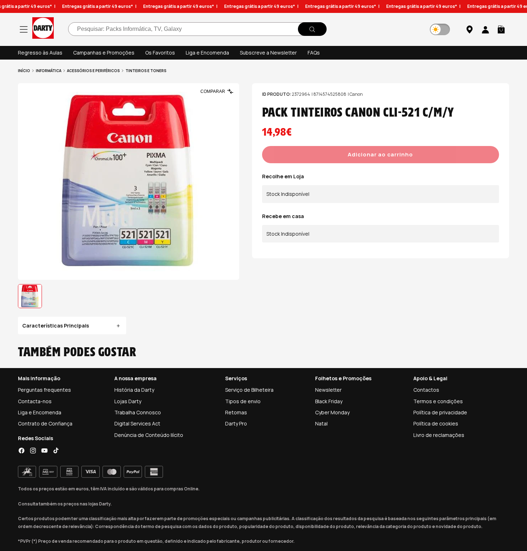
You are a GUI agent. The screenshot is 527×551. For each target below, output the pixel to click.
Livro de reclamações (438, 435)
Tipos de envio (243, 401)
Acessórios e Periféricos (93, 70)
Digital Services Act (137, 423)
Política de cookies (435, 423)
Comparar (212, 91)
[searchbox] (197, 29)
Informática (48, 70)
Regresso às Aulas (40, 52)
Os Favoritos (160, 52)
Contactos (426, 389)
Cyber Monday (332, 412)
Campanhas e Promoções (103, 52)
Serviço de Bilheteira (249, 389)
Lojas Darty (127, 401)
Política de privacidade (440, 412)
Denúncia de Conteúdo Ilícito (148, 435)
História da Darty (134, 389)
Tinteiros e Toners (145, 70)
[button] (501, 29)
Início (24, 70)
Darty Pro (236, 423)
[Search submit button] (312, 29)
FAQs (314, 52)
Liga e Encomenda (207, 52)
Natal (321, 423)
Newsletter (328, 389)
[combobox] (197, 29)
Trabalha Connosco (137, 412)
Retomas (236, 412)
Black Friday (328, 401)
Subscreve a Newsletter (268, 52)
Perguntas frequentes (44, 389)
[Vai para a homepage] (43, 29)
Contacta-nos (35, 401)
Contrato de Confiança (45, 423)
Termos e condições (438, 401)
